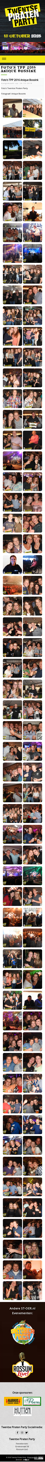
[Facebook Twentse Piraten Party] (17, 1432)
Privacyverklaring (33, 1457)
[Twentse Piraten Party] (23, 27)
